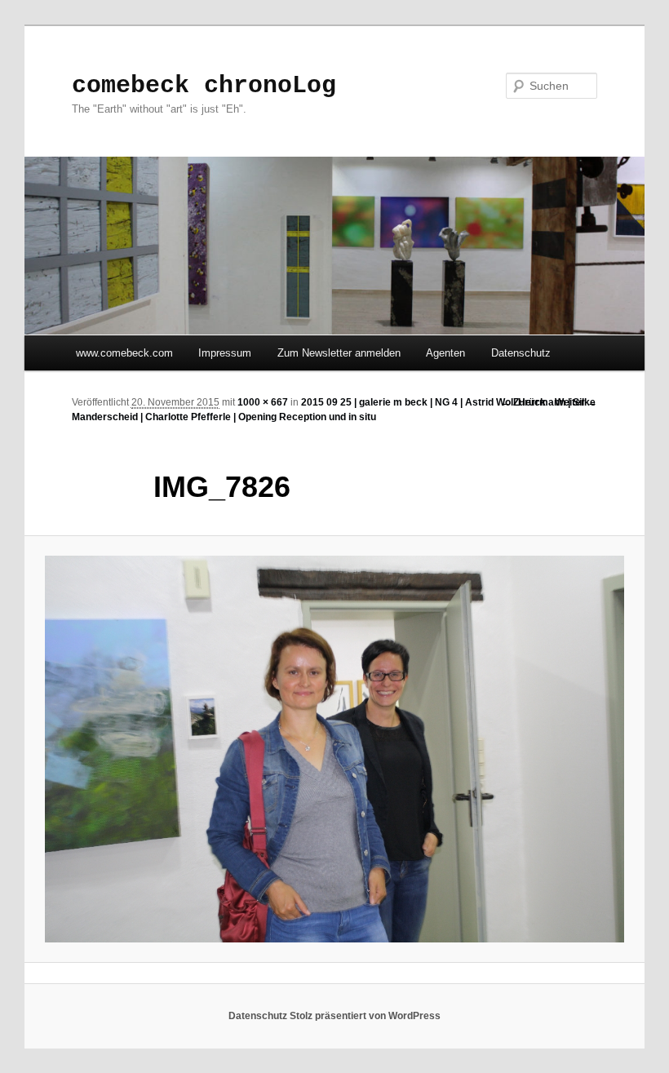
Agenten (445, 353)
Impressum (224, 353)
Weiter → (576, 402)
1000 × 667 (262, 402)
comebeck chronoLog (204, 86)
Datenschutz (521, 353)
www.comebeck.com (124, 353)
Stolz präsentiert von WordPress (365, 1016)
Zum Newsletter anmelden (339, 353)
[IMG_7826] (334, 749)
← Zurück (523, 402)
